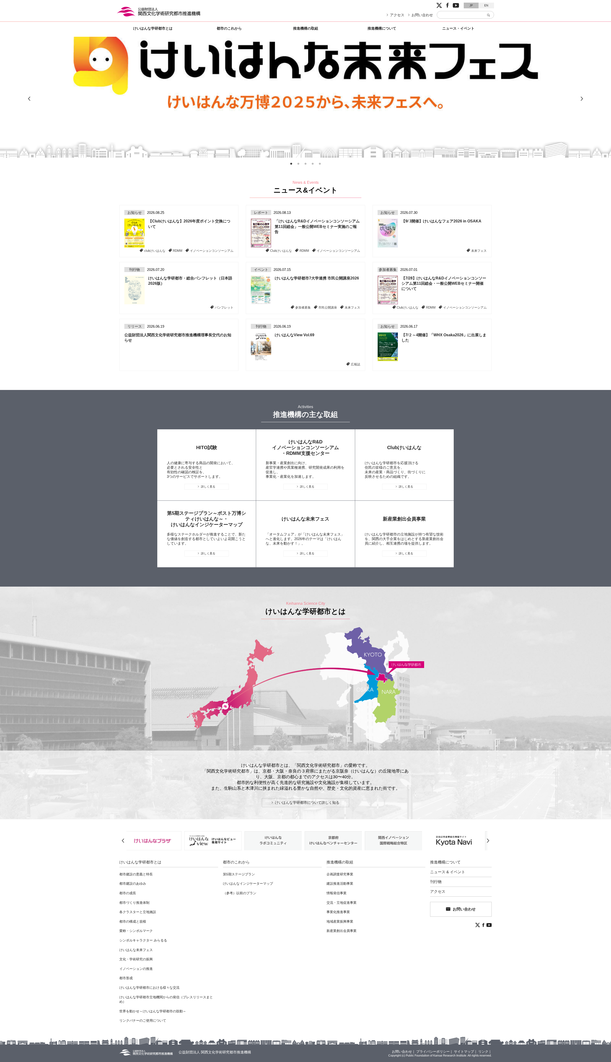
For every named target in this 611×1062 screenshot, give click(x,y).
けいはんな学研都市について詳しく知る (307, 802)
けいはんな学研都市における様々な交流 (149, 987)
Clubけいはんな (281, 250)
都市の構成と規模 (132, 921)
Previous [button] (29, 99)
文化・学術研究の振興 (136, 959)
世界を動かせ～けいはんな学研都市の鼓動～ (152, 1011)
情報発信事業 (337, 893)
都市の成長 (127, 893)
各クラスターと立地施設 (137, 912)
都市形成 (126, 978)
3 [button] (305, 163)
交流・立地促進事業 (342, 902)
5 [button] (320, 163)
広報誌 (355, 364)
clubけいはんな (154, 250)
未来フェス (479, 250)
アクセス (397, 15)
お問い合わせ (422, 15)
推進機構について (382, 28)
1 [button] (291, 163)
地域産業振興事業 (340, 921)
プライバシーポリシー (433, 1051)
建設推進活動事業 (340, 883)
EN (486, 5)
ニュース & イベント (447, 872)
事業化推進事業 (338, 912)
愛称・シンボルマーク (136, 931)
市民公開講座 (327, 307)
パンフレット (224, 307)
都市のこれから (229, 28)
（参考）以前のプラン (239, 893)
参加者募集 (303, 307)
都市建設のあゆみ (132, 883)
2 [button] (298, 163)
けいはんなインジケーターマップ (248, 883)
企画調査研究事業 (340, 874)
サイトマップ (464, 1051)
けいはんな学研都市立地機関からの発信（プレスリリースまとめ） (166, 999)
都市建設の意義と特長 (136, 874)
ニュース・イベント (458, 28)
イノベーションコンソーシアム (211, 250)
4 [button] (312, 163)
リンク (483, 1051)
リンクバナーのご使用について (142, 1020)
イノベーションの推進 (136, 969)
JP (471, 5)
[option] (305, 99)
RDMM (177, 250)
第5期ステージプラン (239, 874)
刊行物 (436, 882)
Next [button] (582, 99)
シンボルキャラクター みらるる (143, 940)
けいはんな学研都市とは (153, 28)
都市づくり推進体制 (134, 902)
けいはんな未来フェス (136, 950)
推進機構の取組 (305, 28)
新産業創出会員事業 (342, 931)
